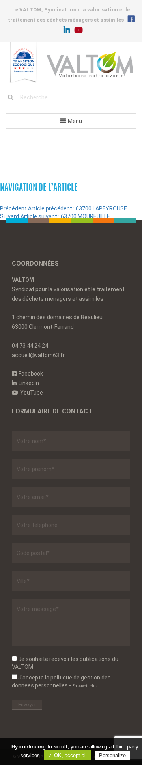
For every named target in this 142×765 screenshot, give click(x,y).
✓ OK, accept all (67, 755)
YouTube (31, 392)
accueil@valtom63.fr (38, 355)
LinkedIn (29, 383)
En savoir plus (85, 686)
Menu (75, 121)
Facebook (31, 373)
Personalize (112, 755)
